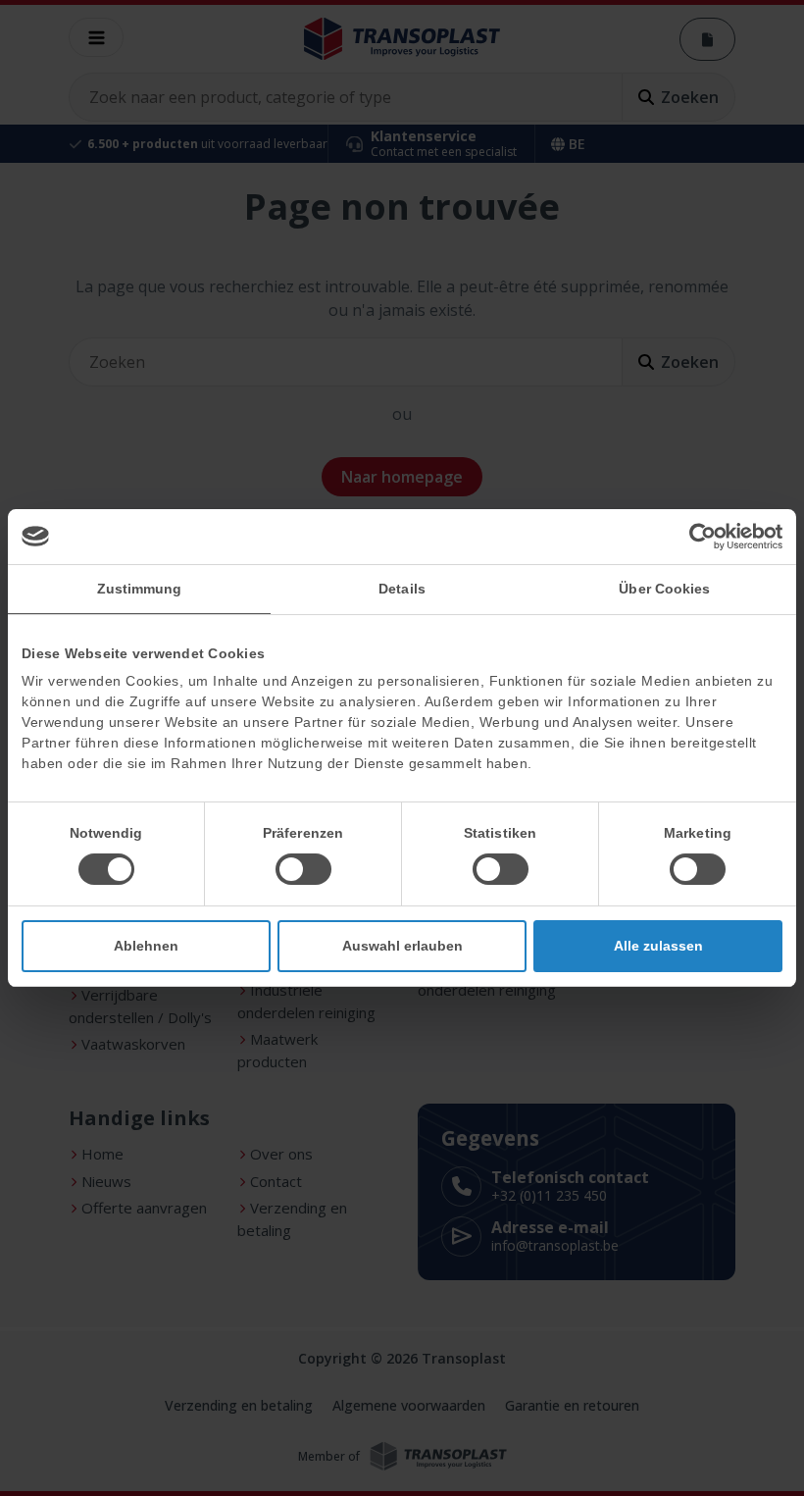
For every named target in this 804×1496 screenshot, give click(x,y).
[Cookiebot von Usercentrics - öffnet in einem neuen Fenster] (696, 536)
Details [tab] (402, 588)
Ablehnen (146, 946)
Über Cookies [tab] (664, 588)
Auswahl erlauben (402, 946)
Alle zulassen (658, 946)
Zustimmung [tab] (139, 588)
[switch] (303, 869)
